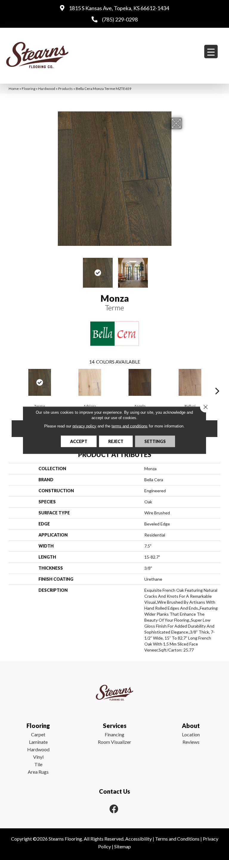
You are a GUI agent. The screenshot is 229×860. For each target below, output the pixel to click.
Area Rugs (38, 772)
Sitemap (122, 846)
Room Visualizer (114, 742)
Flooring (28, 88)
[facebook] (113, 808)
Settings (155, 441)
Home (14, 88)
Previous (43, 270)
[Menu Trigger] (211, 51)
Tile (38, 764)
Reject (115, 441)
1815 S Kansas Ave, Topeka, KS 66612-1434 (119, 8)
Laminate (38, 742)
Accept (78, 441)
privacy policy (84, 426)
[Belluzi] (190, 382)
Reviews (190, 742)
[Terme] (40, 382)
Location (191, 734)
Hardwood (46, 88)
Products (65, 88)
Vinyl (38, 757)
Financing (114, 734)
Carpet (38, 734)
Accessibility (138, 838)
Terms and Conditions (177, 838)
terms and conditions (130, 426)
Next (186, 270)
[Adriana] (90, 382)
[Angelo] (140, 382)
